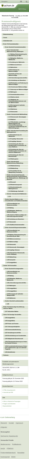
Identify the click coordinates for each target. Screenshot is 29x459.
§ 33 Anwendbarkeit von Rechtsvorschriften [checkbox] (13, 204)
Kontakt (11, 423)
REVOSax (22, 9)
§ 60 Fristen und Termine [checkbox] (11, 323)
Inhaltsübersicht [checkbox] (7, 40)
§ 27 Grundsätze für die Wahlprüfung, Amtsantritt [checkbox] (15, 171)
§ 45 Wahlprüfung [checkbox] (11, 257)
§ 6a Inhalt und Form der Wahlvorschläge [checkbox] (15, 74)
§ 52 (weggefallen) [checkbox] (12, 288)
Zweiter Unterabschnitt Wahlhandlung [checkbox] (17, 114)
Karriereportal (5, 457)
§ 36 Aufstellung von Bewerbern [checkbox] (15, 219)
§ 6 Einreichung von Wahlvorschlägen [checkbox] (14, 70)
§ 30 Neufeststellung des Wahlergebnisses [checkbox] (15, 188)
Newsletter (20, 453)
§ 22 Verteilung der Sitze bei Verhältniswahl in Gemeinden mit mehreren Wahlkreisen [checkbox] (17, 151)
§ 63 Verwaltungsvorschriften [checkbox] (13, 332)
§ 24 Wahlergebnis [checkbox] (13, 159)
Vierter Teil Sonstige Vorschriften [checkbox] (12, 314)
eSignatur (4, 427)
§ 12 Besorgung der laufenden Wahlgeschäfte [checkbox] (17, 106)
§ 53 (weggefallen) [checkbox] (12, 291)
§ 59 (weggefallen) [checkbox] (10, 320)
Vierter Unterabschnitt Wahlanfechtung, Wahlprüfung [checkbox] (15, 162)
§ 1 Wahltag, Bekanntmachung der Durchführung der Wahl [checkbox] (18, 55)
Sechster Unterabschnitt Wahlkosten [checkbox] (17, 193)
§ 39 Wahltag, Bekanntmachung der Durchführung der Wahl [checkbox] (16, 235)
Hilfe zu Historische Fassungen (11, 401)
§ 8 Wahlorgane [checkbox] (13, 92)
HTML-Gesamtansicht (9, 390)
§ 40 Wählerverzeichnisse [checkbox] (13, 239)
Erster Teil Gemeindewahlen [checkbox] (10, 44)
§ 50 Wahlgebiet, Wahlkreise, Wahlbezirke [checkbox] (14, 279)
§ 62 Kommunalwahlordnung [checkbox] (13, 329)
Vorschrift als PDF (8, 392)
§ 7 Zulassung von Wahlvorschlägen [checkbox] (18, 89)
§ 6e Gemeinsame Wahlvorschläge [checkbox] (18, 87)
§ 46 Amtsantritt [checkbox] (11, 259)
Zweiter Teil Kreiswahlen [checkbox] (10, 265)
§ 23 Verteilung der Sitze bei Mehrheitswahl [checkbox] (16, 155)
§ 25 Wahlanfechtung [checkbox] (14, 165)
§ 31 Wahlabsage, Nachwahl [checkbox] (16, 191)
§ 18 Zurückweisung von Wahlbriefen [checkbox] (15, 135)
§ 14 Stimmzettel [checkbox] (13, 111)
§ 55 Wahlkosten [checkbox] (11, 298)
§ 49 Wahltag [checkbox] (10, 275)
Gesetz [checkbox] (5, 37)
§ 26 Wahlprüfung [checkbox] (13, 168)
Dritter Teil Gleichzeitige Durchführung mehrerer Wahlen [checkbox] (13, 307)
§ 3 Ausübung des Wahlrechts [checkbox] (17, 62)
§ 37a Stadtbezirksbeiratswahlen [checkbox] (15, 224)
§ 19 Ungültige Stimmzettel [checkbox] (16, 138)
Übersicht (4, 423)
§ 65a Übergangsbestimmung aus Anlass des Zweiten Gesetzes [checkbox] (16, 342)
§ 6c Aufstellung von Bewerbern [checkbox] (17, 80)
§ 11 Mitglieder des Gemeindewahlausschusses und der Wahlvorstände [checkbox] (17, 101)
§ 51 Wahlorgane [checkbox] (11, 285)
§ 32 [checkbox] (10, 196)
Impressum (19, 423)
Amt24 (3, 448)
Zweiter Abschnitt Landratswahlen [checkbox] (14, 301)
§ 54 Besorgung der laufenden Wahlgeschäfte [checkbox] (15, 294)
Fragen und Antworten (9, 403)
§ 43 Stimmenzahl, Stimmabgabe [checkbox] (15, 247)
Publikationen (16, 444)
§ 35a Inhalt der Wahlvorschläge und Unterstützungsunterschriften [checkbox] (16, 215)
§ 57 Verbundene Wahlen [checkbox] (11, 311)
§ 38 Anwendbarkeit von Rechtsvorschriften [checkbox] (13, 231)
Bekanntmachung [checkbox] (8, 34)
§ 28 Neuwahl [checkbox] (12, 182)
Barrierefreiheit (7, 406)
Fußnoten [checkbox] (6, 355)
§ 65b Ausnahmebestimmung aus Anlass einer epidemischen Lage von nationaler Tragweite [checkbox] (16, 348)
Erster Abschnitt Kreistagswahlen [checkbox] (14, 268)
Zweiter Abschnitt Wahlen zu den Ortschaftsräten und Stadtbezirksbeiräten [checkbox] (16, 200)
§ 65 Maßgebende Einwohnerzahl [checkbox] (14, 338)
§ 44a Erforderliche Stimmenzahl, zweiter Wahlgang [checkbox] (16, 253)
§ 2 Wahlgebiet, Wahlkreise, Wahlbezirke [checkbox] (16, 59)
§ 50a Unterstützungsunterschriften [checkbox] (16, 282)
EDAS (13, 457)
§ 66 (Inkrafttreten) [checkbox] (10, 352)
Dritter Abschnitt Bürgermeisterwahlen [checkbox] (15, 227)
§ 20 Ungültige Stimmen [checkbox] (15, 141)
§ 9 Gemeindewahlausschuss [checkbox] (16, 94)
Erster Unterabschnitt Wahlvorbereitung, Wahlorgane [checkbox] (15, 50)
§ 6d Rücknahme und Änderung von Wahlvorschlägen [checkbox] (18, 83)
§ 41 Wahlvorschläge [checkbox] (12, 241)
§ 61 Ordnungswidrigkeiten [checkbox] (12, 326)
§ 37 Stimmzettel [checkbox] (11, 222)
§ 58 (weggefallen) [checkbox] (10, 317)
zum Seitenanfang (8, 417)
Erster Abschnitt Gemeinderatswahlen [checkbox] (15, 47)
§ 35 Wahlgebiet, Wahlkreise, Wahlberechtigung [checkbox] (14, 211)
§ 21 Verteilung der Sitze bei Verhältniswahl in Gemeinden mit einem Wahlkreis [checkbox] (17, 145)
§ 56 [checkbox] (8, 304)
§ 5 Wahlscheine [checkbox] (13, 67)
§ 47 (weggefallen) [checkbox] (12, 262)
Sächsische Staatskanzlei (9, 436)
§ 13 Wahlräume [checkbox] (13, 109)
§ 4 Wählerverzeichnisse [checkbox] (15, 64)
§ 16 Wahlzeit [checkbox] (12, 119)
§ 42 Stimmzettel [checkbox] (11, 244)
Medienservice (5, 444)
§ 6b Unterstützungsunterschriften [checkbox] (18, 77)
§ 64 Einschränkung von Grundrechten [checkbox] (15, 335)
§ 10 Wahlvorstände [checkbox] (14, 97)
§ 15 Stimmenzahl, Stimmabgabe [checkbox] (17, 117)
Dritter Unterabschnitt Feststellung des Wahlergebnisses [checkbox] (17, 131)
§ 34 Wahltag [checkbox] (10, 207)
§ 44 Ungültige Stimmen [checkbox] (13, 250)
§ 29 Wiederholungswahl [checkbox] (15, 184)
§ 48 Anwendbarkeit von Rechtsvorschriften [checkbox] (13, 272)
